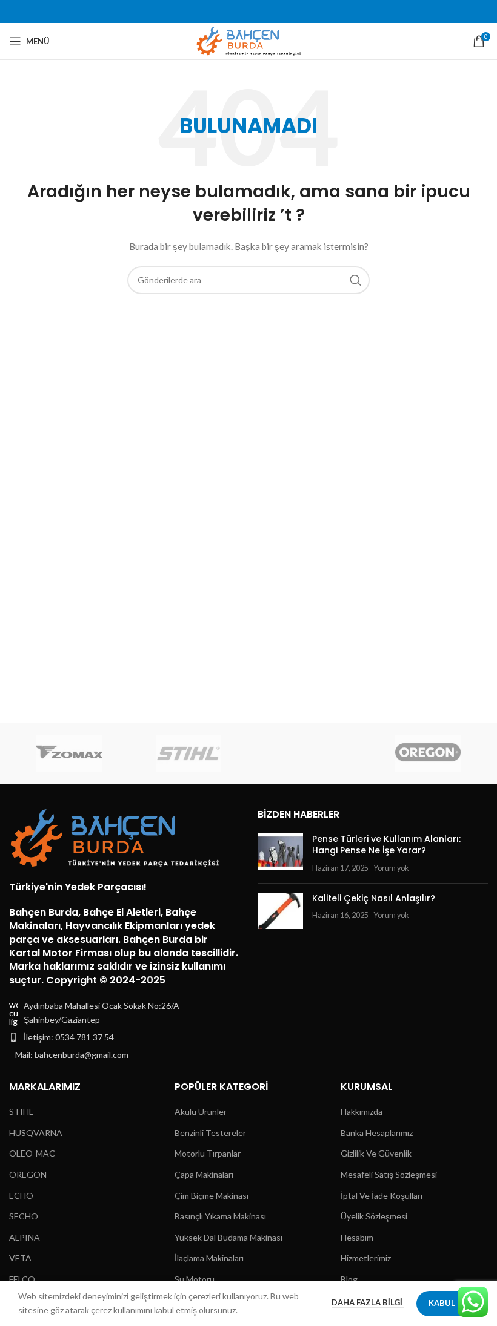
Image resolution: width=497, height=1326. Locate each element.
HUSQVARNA (35, 1132)
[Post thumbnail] (280, 853)
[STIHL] (188, 753)
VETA (20, 1258)
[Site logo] (249, 40)
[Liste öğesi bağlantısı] (124, 1037)
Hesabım (357, 1237)
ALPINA (24, 1237)
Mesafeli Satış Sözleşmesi (389, 1174)
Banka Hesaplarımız (377, 1132)
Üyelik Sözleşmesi (374, 1216)
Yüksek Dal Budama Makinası (228, 1237)
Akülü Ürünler (201, 1111)
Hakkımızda (361, 1111)
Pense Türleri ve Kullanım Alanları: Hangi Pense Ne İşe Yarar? (386, 845)
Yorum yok (391, 868)
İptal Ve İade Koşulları (381, 1195)
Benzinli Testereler (210, 1132)
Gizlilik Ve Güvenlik (376, 1153)
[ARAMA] (356, 280)
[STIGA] (308, 753)
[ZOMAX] (68, 753)
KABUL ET (448, 1303)
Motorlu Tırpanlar (208, 1153)
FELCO (22, 1279)
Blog (349, 1279)
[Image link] (115, 837)
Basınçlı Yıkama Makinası (220, 1216)
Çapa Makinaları (204, 1174)
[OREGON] (427, 753)
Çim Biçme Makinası (211, 1195)
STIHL (21, 1111)
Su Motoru (195, 1279)
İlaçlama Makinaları (209, 1258)
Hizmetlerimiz (366, 1258)
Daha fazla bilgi (368, 1302)
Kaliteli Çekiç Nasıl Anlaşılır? (373, 898)
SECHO (23, 1216)
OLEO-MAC (32, 1153)
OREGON (28, 1174)
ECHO (21, 1195)
